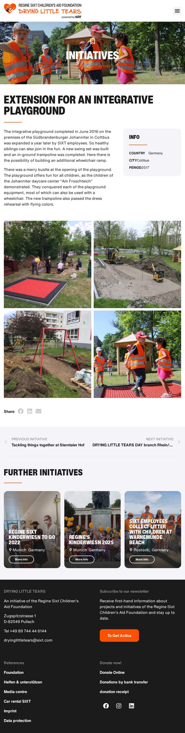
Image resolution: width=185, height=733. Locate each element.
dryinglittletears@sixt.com (28, 640)
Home (79, 66)
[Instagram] (118, 705)
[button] (177, 11)
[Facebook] (106, 705)
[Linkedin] (131, 705)
